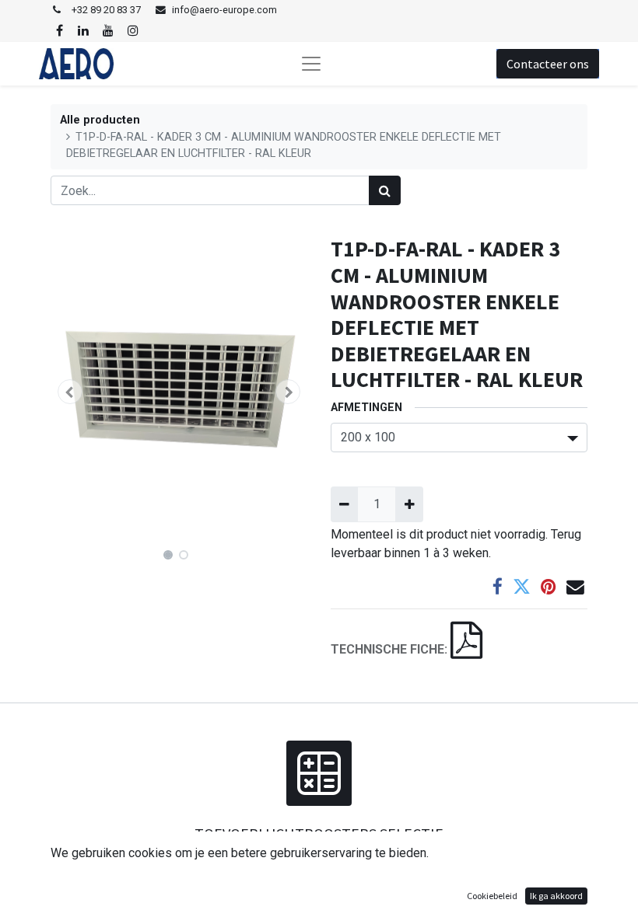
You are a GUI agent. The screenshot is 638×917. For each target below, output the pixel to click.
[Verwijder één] (344, 504)
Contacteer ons (548, 63)
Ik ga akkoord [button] (556, 895)
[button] (70, 391)
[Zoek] (385, 190)
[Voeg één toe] (408, 504)
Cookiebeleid (492, 895)
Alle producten (100, 120)
